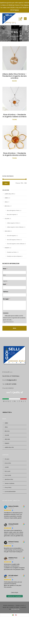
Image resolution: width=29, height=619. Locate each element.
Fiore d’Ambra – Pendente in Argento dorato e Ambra (14, 154)
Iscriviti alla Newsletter (10, 491)
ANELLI (6, 202)
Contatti (7, 467)
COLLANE (7, 218)
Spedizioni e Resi (9, 479)
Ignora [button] (17, 10)
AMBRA (6, 198)
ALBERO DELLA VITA (9, 194)
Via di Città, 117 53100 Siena (10, 376)
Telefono (5, 291)
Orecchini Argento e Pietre (13, 239)
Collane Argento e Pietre (13, 223)
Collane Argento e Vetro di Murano (15, 227)
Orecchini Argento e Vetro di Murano (15, 243)
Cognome (5, 281)
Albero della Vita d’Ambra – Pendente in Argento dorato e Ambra (14, 76)
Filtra (6, 183)
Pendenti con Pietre (12, 252)
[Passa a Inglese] (16, 615)
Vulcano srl (15, 609)
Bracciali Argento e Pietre (13, 210)
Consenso (5, 313)
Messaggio (6, 299)
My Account (7, 471)
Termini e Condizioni (9, 483)
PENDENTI (7, 247)
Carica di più (14, 592)
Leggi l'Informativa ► (8, 322)
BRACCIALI (7, 206)
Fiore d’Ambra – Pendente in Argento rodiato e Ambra (14, 115)
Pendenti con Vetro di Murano (14, 256)
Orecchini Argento (11, 235)
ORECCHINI (7, 231)
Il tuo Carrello (8, 475)
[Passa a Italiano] (13, 615)
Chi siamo (7, 459)
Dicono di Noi (8, 463)
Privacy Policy (8, 487)
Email (5, 284)
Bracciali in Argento (11, 214)
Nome (5, 268)
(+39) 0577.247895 (10, 384)
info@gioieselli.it (11, 380)
